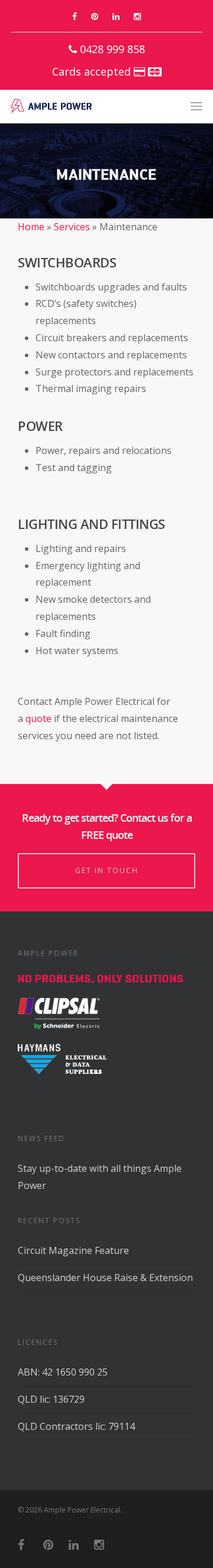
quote (38, 718)
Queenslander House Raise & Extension (105, 1277)
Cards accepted (93, 71)
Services (72, 226)
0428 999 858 (111, 49)
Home (31, 226)
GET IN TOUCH (106, 870)
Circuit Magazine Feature (73, 1250)
